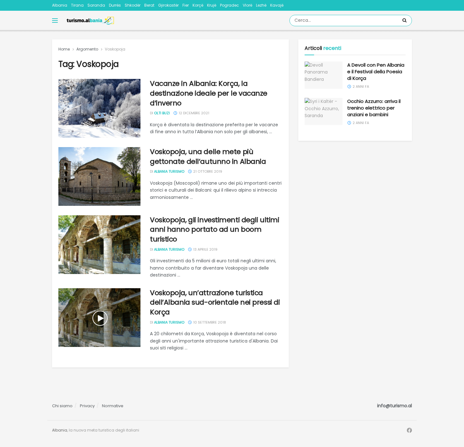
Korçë (198, 5)
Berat (149, 5)
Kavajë (276, 5)
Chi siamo (62, 406)
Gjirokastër (168, 5)
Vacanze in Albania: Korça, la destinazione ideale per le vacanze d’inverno (208, 93)
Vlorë (247, 5)
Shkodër (132, 5)
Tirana (77, 5)
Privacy (87, 406)
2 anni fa (360, 86)
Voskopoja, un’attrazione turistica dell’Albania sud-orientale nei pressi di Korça (215, 302)
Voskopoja (115, 49)
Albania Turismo (169, 171)
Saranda (96, 5)
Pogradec (229, 5)
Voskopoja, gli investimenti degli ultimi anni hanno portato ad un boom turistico (214, 229)
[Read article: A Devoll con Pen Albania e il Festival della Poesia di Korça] (323, 75)
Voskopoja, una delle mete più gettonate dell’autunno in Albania (208, 156)
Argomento (87, 49)
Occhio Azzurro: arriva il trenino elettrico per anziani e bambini (374, 108)
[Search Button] (405, 20)
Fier (185, 5)
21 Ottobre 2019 (207, 171)
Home (64, 49)
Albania (59, 5)
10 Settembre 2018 (209, 322)
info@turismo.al (394, 405)
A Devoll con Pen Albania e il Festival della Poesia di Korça (375, 71)
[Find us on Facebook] (409, 430)
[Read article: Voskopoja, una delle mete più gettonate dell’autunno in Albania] (99, 176)
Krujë (211, 5)
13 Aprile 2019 (204, 249)
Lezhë (261, 5)
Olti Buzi (162, 113)
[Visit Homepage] (90, 20)
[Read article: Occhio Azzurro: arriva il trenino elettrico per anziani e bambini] (323, 111)
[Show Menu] (55, 20)
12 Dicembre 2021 (193, 113)
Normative (112, 406)
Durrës (115, 5)
